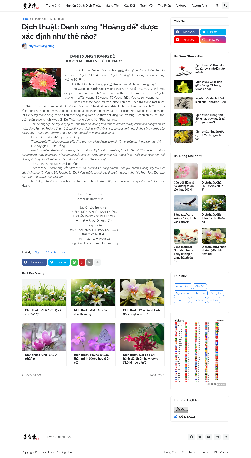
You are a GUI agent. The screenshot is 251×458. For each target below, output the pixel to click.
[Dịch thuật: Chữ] (44, 292)
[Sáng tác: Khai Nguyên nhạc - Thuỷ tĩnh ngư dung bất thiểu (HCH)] (186, 236)
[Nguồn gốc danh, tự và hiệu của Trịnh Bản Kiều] (183, 103)
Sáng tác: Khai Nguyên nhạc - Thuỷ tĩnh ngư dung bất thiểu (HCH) (183, 254)
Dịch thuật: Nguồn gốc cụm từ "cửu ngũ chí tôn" (209, 135)
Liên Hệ (204, 452)
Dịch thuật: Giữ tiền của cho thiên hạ (90, 312)
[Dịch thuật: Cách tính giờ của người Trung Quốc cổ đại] (183, 86)
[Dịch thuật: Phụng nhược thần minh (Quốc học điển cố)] (93, 337)
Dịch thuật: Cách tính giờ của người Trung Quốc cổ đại (208, 85)
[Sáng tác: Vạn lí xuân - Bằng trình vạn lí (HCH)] (186, 203)
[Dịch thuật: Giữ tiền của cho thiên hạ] (93, 292)
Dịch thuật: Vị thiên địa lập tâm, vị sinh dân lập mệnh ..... (210, 69)
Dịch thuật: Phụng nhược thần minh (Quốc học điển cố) (92, 358)
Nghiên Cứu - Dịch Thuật (48, 18)
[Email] (89, 262)
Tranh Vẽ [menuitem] (146, 5)
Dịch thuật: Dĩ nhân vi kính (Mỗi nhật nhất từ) (141, 312)
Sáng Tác (216, 293)
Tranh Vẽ (198, 300)
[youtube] (208, 437)
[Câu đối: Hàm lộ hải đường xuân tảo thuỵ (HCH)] (186, 171)
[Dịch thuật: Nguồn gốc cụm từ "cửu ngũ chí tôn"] (183, 136)
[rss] (226, 437)
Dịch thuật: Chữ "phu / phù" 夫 (41, 357)
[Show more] (97, 262)
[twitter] (200, 437)
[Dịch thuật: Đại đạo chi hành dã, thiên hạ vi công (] (142, 337)
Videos (214, 300)
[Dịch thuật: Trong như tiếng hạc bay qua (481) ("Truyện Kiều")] (183, 119)
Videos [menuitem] (181, 5)
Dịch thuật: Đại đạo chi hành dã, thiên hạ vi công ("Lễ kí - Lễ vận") (140, 358)
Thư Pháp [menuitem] (164, 5)
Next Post (156, 375)
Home (25, 18)
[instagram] (217, 437)
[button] (217, 5)
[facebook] (191, 437)
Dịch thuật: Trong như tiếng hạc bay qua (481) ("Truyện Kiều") (210, 118)
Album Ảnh (183, 286)
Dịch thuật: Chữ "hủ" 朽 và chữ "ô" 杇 (43, 312)
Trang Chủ (170, 452)
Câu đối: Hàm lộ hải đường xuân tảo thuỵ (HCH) (184, 186)
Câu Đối (200, 286)
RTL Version (221, 452)
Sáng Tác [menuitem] (112, 5)
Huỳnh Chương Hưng (60, 452)
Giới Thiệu (188, 452)
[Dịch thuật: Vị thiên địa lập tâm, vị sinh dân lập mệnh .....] (183, 69)
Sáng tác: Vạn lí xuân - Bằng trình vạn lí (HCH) (185, 218)
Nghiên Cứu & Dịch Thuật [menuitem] (83, 5)
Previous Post (32, 375)
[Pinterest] (82, 262)
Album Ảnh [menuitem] (199, 5)
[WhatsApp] (74, 262)
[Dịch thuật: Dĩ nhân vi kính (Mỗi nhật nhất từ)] (142, 292)
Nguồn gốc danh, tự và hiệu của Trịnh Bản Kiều (210, 100)
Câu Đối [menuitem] (129, 5)
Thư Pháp (181, 300)
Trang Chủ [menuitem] (53, 5)
